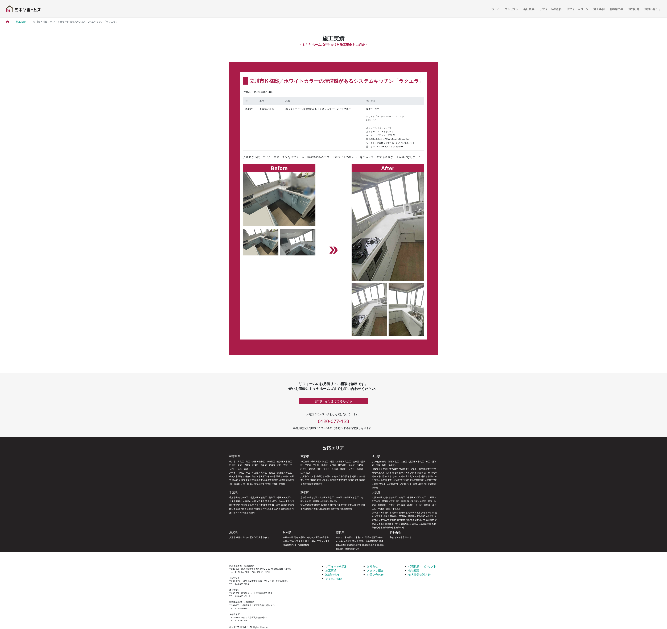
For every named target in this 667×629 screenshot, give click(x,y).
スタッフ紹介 (375, 570)
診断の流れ (332, 575)
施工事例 (599, 9)
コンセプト (511, 9)
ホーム (495, 9)
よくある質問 (333, 579)
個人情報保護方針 (419, 575)
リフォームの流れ (550, 9)
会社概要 (528, 9)
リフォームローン (577, 9)
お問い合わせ (652, 9)
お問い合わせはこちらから (333, 401)
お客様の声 (616, 9)
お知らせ (633, 9)
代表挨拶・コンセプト (422, 566)
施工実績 (21, 21)
